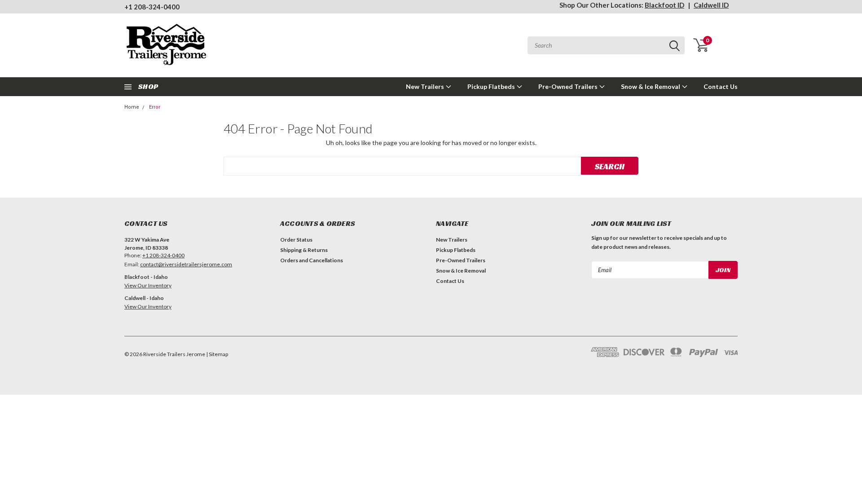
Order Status (296, 239)
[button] (195, 323)
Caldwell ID (711, 5)
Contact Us (721, 86)
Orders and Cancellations (311, 260)
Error (154, 107)
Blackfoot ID (664, 5)
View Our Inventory (148, 285)
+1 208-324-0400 (152, 7)
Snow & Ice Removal (651, 86)
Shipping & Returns (304, 250)
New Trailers (425, 86)
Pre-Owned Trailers (568, 86)
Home (131, 107)
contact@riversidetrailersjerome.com (186, 264)
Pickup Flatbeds (491, 86)
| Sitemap (217, 354)
